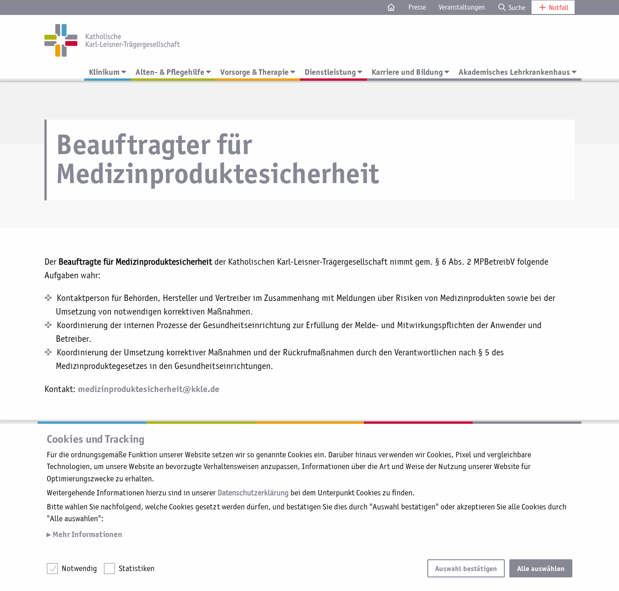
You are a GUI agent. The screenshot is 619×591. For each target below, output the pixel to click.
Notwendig (79, 568)
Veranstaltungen (462, 7)
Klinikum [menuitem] (104, 72)
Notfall (557, 7)
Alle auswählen (541, 568)
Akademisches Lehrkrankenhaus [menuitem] (514, 72)
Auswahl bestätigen (466, 568)
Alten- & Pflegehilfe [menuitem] (169, 72)
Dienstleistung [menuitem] (330, 72)
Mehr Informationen (86, 534)
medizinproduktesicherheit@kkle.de (148, 388)
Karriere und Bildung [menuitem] (407, 72)
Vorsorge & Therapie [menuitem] (254, 72)
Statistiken (137, 568)
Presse (417, 7)
